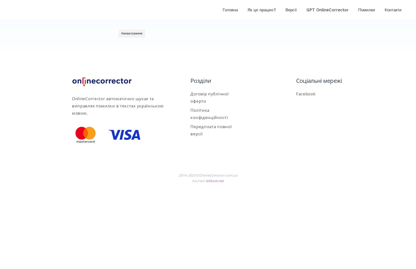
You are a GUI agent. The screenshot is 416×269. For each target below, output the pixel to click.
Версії (291, 9)
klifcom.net (215, 181)
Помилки (366, 9)
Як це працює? (261, 9)
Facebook (306, 94)
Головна (230, 9)
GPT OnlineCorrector (327, 9)
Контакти (393, 9)
